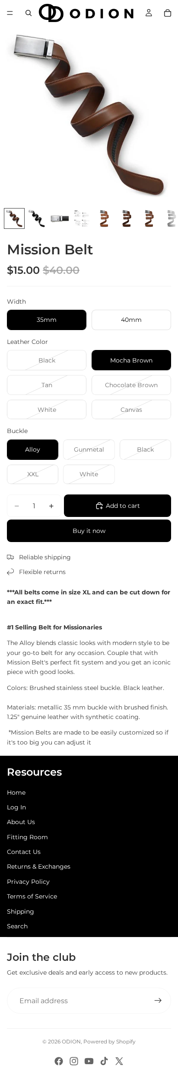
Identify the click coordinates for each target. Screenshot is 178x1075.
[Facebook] (59, 1061)
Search (17, 926)
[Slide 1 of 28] (14, 218)
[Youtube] (89, 1061)
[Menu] (10, 13)
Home (16, 792)
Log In (16, 807)
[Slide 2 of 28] (36, 218)
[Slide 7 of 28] (149, 218)
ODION (71, 1041)
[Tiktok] (104, 1061)
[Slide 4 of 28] (81, 218)
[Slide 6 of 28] (126, 218)
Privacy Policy (28, 882)
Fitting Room (27, 837)
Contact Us (24, 852)
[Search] (28, 12)
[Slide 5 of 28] (104, 218)
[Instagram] (74, 1061)
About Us (21, 822)
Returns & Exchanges (38, 866)
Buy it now (89, 531)
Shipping (20, 911)
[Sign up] (158, 1001)
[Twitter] (119, 1061)
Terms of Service (32, 896)
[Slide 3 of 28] (59, 218)
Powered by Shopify (109, 1041)
